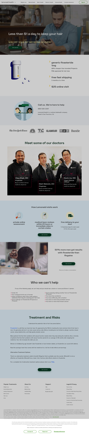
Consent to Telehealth (71, 398)
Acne (5, 398)
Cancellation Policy (70, 393)
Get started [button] (44, 234)
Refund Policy (69, 395)
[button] (8, 2)
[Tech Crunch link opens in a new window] (41, 131)
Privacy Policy (69, 389)
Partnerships (27, 393)
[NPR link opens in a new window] (64, 131)
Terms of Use (69, 387)
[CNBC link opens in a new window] (32, 131)
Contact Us (48, 389)
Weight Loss (6, 387)
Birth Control (6, 393)
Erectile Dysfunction (8, 389)
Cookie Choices (70, 404)
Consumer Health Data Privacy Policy (74, 391)
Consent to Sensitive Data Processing (74, 400)
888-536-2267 (50, 391)
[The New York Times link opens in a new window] (18, 131)
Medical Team (27, 389)
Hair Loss (6, 395)
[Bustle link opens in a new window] (75, 131)
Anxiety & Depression (8, 391)
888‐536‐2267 (56, 416)
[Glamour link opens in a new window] (51, 131)
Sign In (83, 2)
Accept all (30, 431)
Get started (15, 47)
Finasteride (13, 328)
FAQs (52, 362)
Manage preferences (59, 431)
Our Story (26, 387)
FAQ (46, 387)
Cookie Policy (69, 402)
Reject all (44, 431)
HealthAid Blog (28, 391)
